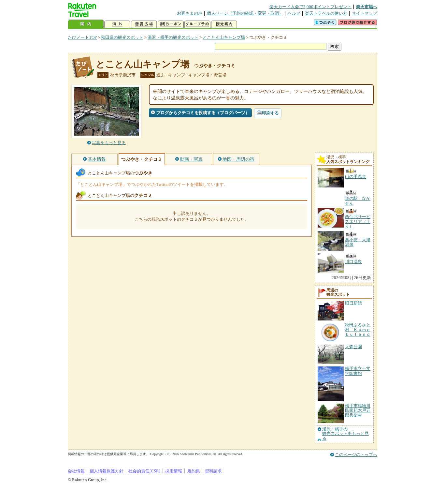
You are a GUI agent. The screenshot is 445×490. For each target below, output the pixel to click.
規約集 (193, 470)
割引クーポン (171, 24)
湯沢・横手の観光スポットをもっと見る (345, 434)
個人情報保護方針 (106, 470)
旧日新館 (353, 303)
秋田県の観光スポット (122, 37)
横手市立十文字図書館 (357, 371)
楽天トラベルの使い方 (326, 13)
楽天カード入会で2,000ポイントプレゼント (310, 6)
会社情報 (76, 470)
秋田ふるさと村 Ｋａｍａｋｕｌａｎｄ (357, 329)
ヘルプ (294, 13)
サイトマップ (364, 13)
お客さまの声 (189, 13)
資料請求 (213, 470)
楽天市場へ (366, 6)
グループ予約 (197, 24)
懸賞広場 (144, 24)
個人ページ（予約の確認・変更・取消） (245, 13)
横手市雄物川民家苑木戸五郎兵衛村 (357, 410)
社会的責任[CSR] (144, 470)
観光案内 (224, 24)
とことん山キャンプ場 (224, 37)
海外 (117, 24)
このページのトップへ (356, 454)
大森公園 (353, 346)
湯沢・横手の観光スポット (173, 37)
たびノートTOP (82, 37)
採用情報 (173, 470)
